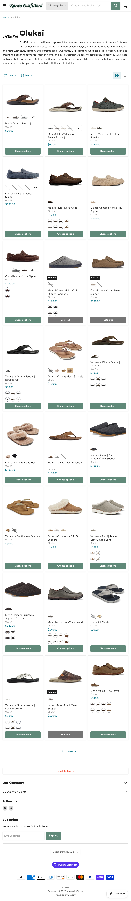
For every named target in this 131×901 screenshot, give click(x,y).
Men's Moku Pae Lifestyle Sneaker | (105, 135)
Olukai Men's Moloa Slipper (21, 276)
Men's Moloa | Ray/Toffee (104, 691)
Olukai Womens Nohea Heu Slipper (106, 209)
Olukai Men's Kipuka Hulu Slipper (105, 292)
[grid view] (117, 75)
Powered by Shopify (65, 894)
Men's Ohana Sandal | (18, 123)
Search (65, 887)
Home (6, 17)
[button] (50, 221)
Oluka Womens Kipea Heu (20, 462)
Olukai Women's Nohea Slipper (18, 195)
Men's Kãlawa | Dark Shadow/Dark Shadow (103, 456)
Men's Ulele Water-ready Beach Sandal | (62, 135)
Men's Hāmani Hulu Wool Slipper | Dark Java (19, 616)
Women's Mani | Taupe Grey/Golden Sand (103, 538)
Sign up (53, 835)
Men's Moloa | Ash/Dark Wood (65, 622)
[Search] (115, 6)
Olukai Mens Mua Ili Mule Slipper (62, 706)
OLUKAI (9, 126)
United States (64, 851)
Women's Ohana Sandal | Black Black (20, 378)
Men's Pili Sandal (100, 622)
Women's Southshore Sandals (22, 536)
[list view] (124, 75)
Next (71, 751)
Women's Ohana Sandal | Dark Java (105, 364)
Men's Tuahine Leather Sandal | (65, 464)
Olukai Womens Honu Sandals (65, 376)
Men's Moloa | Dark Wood (62, 207)
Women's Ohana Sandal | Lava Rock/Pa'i (20, 706)
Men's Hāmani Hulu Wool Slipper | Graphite (62, 292)
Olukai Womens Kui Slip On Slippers (63, 538)
